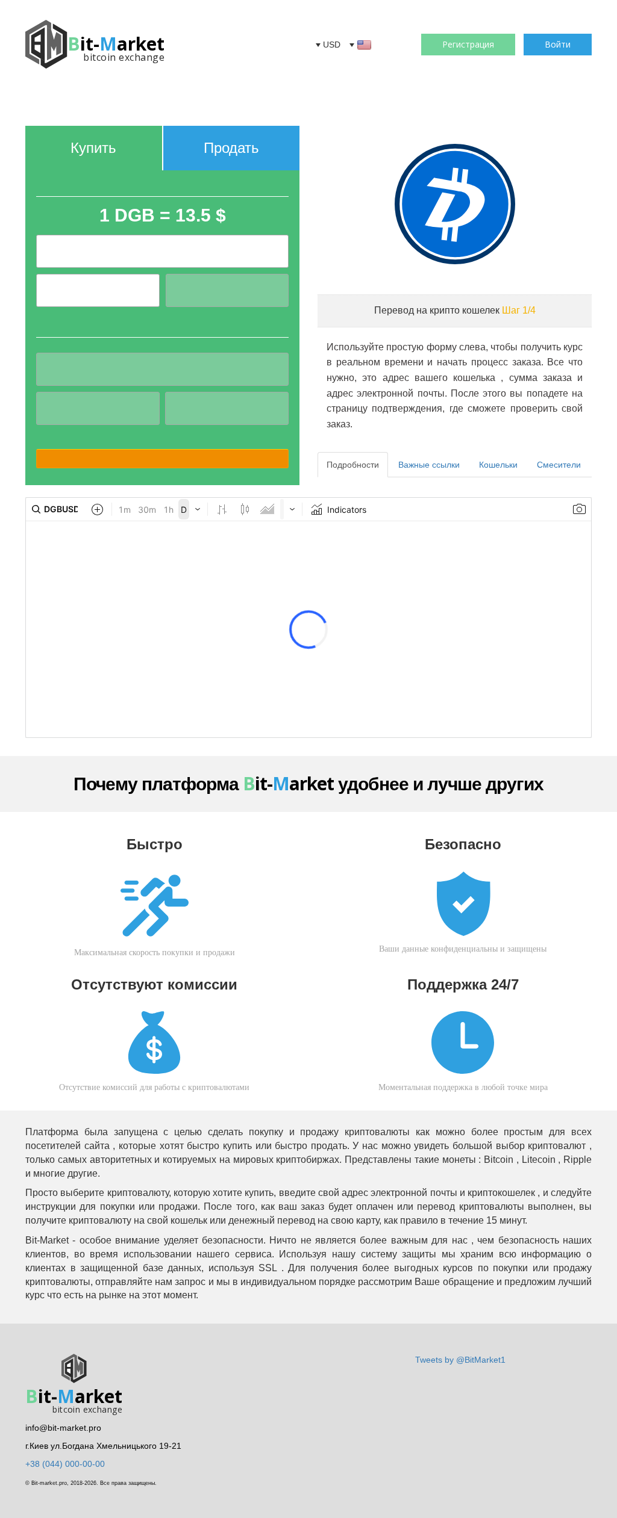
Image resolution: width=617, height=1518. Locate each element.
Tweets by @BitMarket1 (460, 1360)
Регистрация (468, 44)
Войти (558, 44)
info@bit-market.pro (63, 1428)
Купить (93, 148)
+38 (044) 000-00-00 (65, 1464)
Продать (231, 148)
